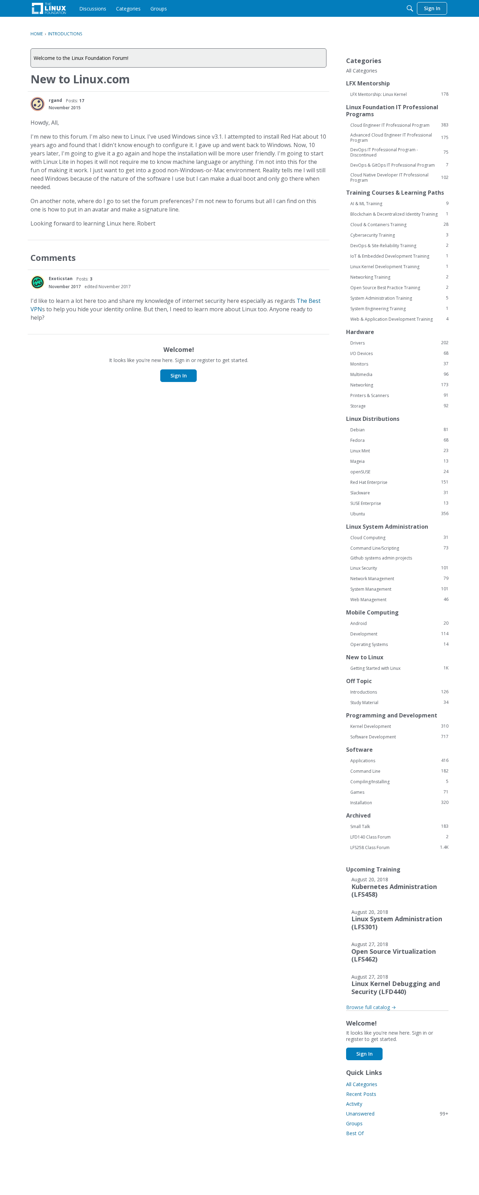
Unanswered (397, 1113)
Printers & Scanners (399, 395)
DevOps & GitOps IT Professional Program (399, 165)
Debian (399, 429)
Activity (354, 1103)
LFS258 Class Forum (399, 847)
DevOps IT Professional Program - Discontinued (399, 152)
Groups (354, 1123)
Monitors (399, 364)
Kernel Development (399, 726)
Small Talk (399, 826)
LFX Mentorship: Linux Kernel (399, 94)
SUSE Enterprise (399, 503)
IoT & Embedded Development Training (399, 256)
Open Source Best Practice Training (399, 287)
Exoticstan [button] (61, 279)
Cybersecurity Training (399, 235)
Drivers (399, 343)
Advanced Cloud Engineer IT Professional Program (399, 137)
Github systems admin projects (381, 558)
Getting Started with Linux (399, 668)
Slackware (399, 492)
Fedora (399, 440)
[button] (38, 104)
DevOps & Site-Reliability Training (399, 245)
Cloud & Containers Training (399, 224)
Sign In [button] (178, 375)
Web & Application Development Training (399, 319)
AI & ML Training (399, 203)
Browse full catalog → (371, 1007)
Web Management (399, 599)
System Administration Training (399, 298)
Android (399, 623)
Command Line (399, 771)
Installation (399, 802)
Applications (399, 760)
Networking (399, 385)
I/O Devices (399, 353)
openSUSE (399, 471)
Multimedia (399, 374)
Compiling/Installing (399, 781)
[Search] (410, 8)
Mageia (399, 461)
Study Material (399, 702)
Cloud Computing (399, 537)
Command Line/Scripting (399, 548)
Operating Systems (399, 644)
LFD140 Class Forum (399, 837)
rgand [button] (55, 100)
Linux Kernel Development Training (399, 266)
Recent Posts (361, 1094)
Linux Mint (399, 450)
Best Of (355, 1133)
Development (399, 634)
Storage (399, 406)
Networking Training (399, 277)
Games (399, 792)
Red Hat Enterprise (399, 482)
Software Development (399, 737)
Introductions (399, 692)
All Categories (361, 71)
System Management (399, 589)
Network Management (399, 578)
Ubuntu (399, 513)
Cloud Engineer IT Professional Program (399, 125)
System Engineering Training (399, 308)
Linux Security (399, 568)
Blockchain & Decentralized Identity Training (399, 214)
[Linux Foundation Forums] (49, 8)
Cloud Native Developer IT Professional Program (399, 177)
